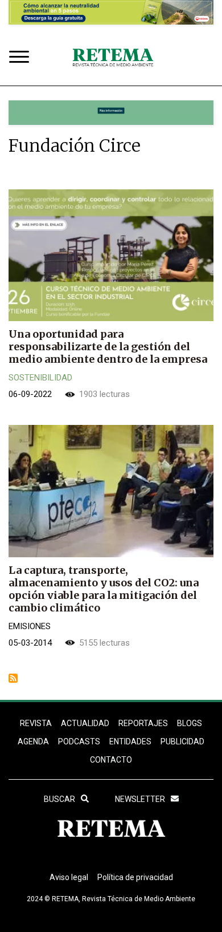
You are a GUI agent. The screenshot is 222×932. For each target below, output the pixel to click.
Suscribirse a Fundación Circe (13, 678)
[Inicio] (112, 58)
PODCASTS (79, 741)
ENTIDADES (130, 741)
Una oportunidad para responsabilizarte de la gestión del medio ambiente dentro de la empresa (108, 346)
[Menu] (21, 58)
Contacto (111, 759)
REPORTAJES (143, 723)
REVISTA (36, 723)
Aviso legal (69, 877)
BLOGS (189, 723)
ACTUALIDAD (85, 723)
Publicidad (182, 741)
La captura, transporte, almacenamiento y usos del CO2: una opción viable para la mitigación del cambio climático (104, 589)
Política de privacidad (135, 877)
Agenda (33, 741)
